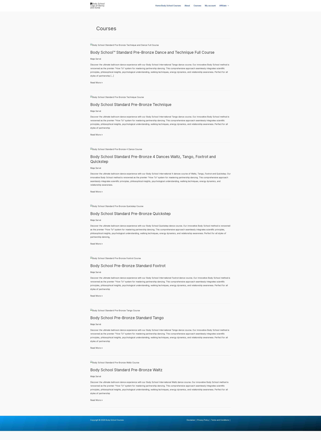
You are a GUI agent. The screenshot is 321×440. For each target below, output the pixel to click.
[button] (227, 5)
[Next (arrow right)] (16, 438)
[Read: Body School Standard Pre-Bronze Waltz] (114, 362)
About (187, 5)
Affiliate (222, 5)
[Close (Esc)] (37, 433)
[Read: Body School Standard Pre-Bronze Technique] (117, 97)
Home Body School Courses (168, 5)
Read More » (96, 82)
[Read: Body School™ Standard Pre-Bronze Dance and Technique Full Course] (124, 45)
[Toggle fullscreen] (16, 433)
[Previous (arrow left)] (5, 438)
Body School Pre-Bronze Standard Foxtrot (128, 265)
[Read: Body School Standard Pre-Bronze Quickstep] (116, 206)
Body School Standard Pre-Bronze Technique (130, 104)
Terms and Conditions (220, 420)
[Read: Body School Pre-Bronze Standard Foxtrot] (115, 258)
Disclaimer (191, 420)
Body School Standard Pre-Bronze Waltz (126, 370)
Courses (197, 5)
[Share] (26, 433)
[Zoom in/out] (5, 433)
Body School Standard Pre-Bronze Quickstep (130, 213)
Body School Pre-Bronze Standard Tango (127, 318)
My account (210, 5)
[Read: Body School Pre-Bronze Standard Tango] (115, 310)
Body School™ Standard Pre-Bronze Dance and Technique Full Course (152, 52)
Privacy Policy (203, 420)
